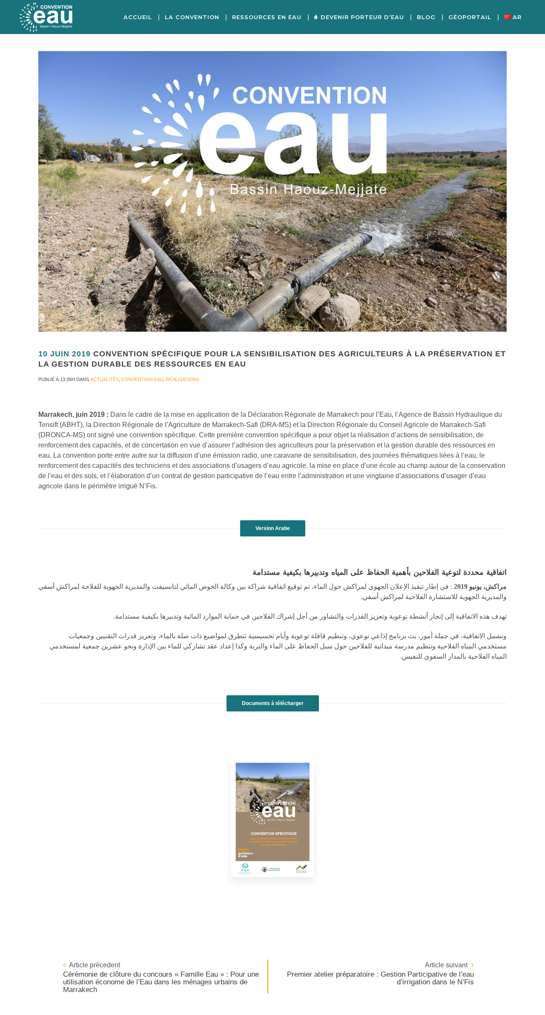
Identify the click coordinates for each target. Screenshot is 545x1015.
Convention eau (142, 379)
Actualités (104, 379)
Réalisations (182, 379)
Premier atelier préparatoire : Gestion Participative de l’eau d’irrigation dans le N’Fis (380, 978)
